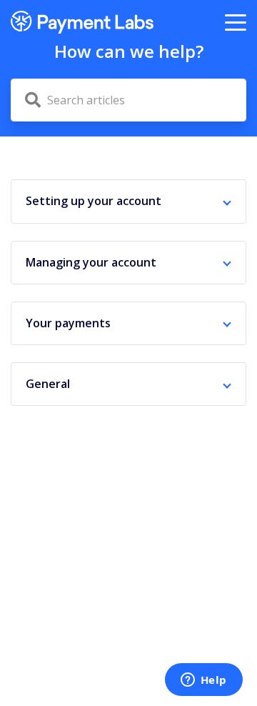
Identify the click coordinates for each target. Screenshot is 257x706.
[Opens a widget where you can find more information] (203, 681)
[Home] (82, 22)
